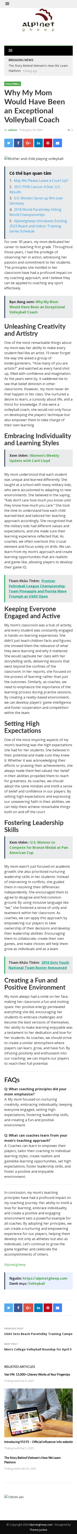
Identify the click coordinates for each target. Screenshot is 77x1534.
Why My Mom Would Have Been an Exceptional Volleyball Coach (37, 306)
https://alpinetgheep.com (45, 1278)
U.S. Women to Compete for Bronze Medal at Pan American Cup (38, 847)
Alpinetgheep (15, 1264)
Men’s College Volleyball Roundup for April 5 (38, 1349)
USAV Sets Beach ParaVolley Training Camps (38, 1334)
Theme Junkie (38, 1530)
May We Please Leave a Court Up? (41, 180)
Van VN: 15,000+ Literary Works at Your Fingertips (37, 1374)
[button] (7, 4)
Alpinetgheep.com (41, 1524)
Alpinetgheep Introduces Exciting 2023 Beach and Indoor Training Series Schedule (38, 226)
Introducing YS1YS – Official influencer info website (38, 1442)
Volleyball (12, 83)
